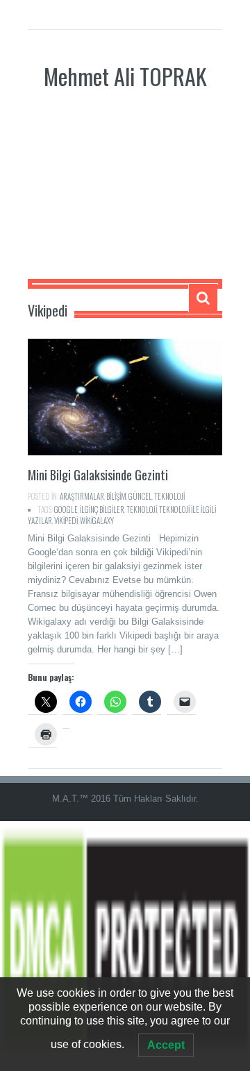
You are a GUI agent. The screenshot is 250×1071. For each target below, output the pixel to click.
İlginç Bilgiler (102, 509)
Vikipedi (66, 520)
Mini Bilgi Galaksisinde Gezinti (98, 475)
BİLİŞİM (116, 496)
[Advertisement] (125, 195)
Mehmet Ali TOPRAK (125, 76)
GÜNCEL (140, 496)
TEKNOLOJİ (169, 496)
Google (66, 509)
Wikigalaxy (97, 520)
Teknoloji (141, 509)
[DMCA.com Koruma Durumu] (125, 946)
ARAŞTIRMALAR (82, 496)
